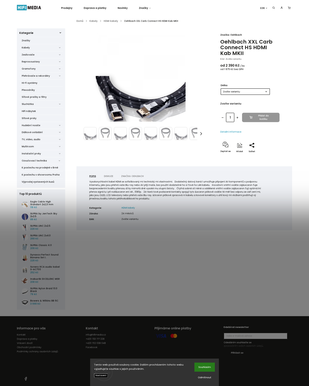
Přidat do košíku (263, 117)
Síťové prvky (29, 118)
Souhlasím (204, 367)
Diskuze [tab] (108, 176)
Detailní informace (230, 131)
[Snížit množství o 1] (222, 117)
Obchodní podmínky (29, 347)
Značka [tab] (132, 176)
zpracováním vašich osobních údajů (243, 345)
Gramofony (29, 68)
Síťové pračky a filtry (34, 97)
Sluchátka (28, 104)
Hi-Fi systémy (29, 83)
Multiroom (28, 146)
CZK (262, 8)
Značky (26, 40)
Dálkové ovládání (32, 132)
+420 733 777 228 (95, 339)
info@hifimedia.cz (96, 334)
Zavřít (269, 157)
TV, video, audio (31, 139)
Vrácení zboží (25, 343)
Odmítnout (204, 377)
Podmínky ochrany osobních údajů (37, 351)
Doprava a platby (27, 339)
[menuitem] (69, 8)
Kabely (26, 47)
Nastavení (100, 375)
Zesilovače (28, 54)
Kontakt (21, 334)
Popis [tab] (92, 176)
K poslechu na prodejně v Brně (40, 167)
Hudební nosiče (31, 125)
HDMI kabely (128, 207)
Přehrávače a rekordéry (36, 75)
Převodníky (28, 90)
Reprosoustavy (31, 61)
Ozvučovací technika (34, 160)
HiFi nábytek (29, 111)
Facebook (91, 347)
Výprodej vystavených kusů (38, 181)
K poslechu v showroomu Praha (41, 174)
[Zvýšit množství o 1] (237, 117)
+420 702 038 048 (96, 343)
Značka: (231, 34)
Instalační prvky (31, 153)
